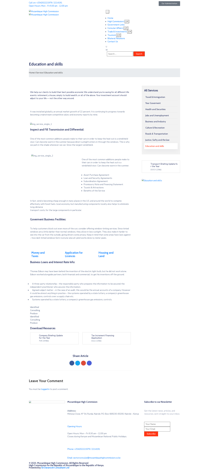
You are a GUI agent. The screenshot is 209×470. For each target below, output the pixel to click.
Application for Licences (74, 254)
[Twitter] (77, 363)
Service (39, 72)
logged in (45, 389)
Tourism (111, 35)
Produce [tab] (33, 313)
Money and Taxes (38, 254)
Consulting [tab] (35, 310)
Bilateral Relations (116, 38)
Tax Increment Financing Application (102, 336)
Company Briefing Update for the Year (51, 336)
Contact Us (113, 41)
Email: (93, 457)
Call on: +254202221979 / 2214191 (45, 2)
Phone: (83, 449)
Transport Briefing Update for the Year (164, 165)
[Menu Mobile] (107, 11)
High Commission (115, 21)
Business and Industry (155, 121)
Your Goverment (153, 103)
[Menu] (126, 21)
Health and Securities (155, 109)
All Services (151, 90)
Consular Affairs (115, 28)
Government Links (116, 24)
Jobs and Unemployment (157, 115)
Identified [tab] (34, 307)
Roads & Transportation (156, 133)
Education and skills (154, 146)
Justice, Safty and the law (157, 140)
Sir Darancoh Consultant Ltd (55, 467)
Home (110, 18)
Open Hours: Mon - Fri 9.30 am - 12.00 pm (48, 5)
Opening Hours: (74, 426)
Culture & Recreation (155, 127)
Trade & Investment (117, 31)
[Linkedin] (89, 363)
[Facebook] (71, 363)
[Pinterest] (83, 363)
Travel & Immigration (155, 97)
